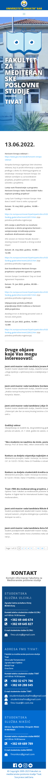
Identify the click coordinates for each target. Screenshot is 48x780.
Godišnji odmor (13, 425)
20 (42, 548)
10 (38, 548)
